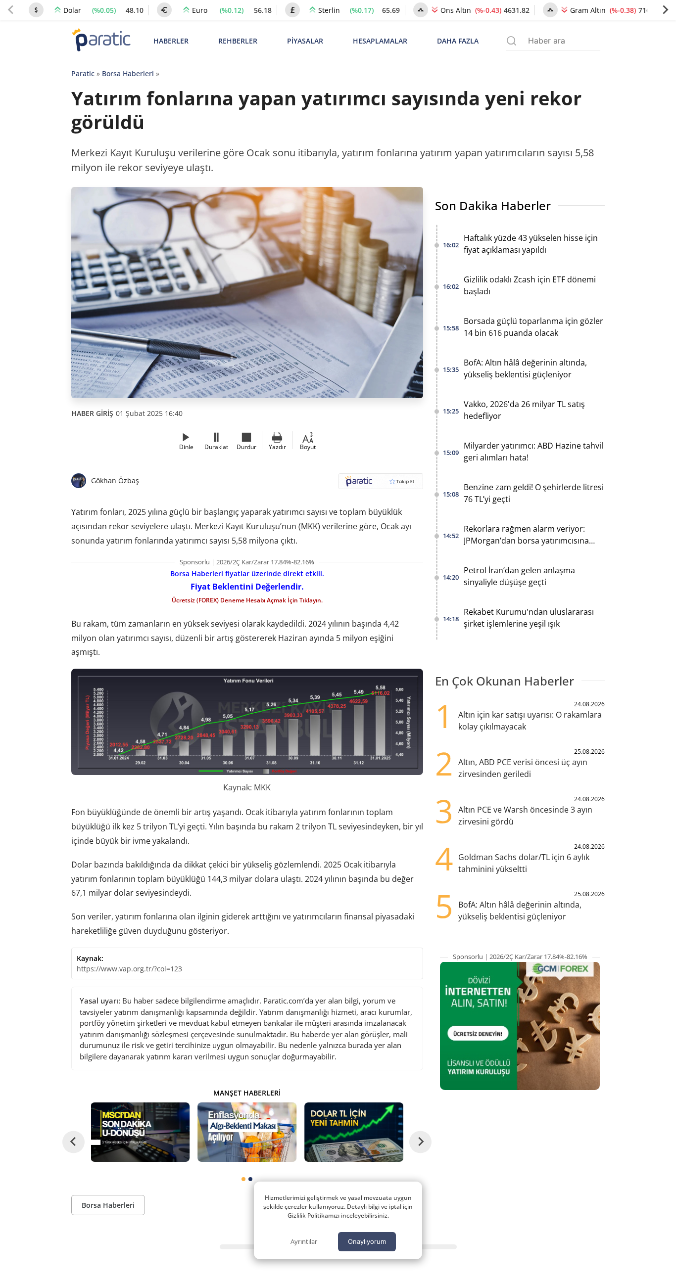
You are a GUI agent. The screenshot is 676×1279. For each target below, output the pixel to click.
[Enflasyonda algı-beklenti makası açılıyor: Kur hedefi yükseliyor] (246, 1132)
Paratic (83, 73)
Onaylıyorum (367, 1241)
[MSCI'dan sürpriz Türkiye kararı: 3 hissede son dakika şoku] (140, 1132)
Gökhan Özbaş (115, 480)
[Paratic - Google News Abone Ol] (380, 484)
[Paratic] (101, 41)
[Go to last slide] (73, 1142)
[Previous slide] (11, 10)
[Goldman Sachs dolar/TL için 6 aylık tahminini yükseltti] (353, 1132)
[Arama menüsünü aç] (511, 40)
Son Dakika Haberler (493, 205)
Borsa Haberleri (128, 73)
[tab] (243, 1179)
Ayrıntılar (303, 1241)
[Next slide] (665, 10)
